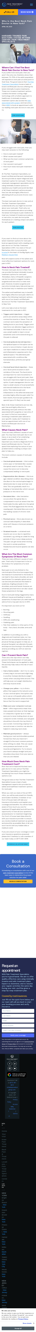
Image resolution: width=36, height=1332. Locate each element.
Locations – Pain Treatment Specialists (4, 1169)
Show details (27, 1323)
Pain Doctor (18, 227)
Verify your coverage (18, 1035)
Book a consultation (18, 881)
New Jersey (4, 1283)
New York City (4, 1261)
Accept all (18, 1328)
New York (4, 1202)
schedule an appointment (18, 844)
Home (4, 1131)
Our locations (18, 115)
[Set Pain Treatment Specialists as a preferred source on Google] (17, 1077)
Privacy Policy (12, 1044)
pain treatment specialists (13, 873)
